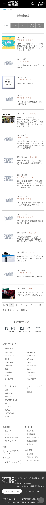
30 (9, 310)
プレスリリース (39, 25)
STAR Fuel (31, 356)
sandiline (8, 406)
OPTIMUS (9, 379)
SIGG (7, 359)
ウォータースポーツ (12, 386)
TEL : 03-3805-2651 (11, 491)
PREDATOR (9, 413)
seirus (29, 392)
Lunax (29, 375)
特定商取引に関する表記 (32, 499)
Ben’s (29, 369)
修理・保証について (34, 437)
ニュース (14, 25)
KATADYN (31, 352)
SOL (6, 369)
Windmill (30, 359)
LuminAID (9, 365)
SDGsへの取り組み (34, 460)
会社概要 (30, 454)
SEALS (7, 410)
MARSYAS (9, 393)
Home (4, 10)
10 (40, 305)
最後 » (24, 310)
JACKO (30, 362)
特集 (4, 447)
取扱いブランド (9, 344)
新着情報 (6, 427)
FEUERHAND (10, 356)
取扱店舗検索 (32, 441)
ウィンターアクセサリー (34, 387)
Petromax (9, 352)
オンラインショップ (31, 25)
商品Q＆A (30, 431)
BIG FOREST (32, 365)
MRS (6, 390)
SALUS (7, 403)
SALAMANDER (11, 400)
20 (4, 310)
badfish (8, 396)
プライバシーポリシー (11, 499)
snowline (8, 372)
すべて (6, 25)
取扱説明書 (31, 434)
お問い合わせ (32, 444)
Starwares (31, 372)
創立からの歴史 (33, 457)
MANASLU (31, 379)
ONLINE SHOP (41, 4)
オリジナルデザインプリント (11, 452)
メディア (23, 25)
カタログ (6, 458)
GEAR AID (9, 362)
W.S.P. (7, 416)
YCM (7, 375)
